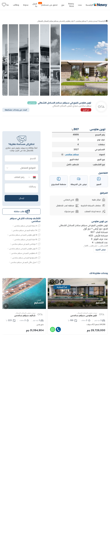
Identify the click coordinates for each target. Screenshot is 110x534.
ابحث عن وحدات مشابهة (16, 109)
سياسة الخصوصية (80, 512)
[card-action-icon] (62, 281)
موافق (29, 512)
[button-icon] (58, 329)
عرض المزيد (100, 249)
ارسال (21, 198)
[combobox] (24, 168)
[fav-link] (3, 5)
